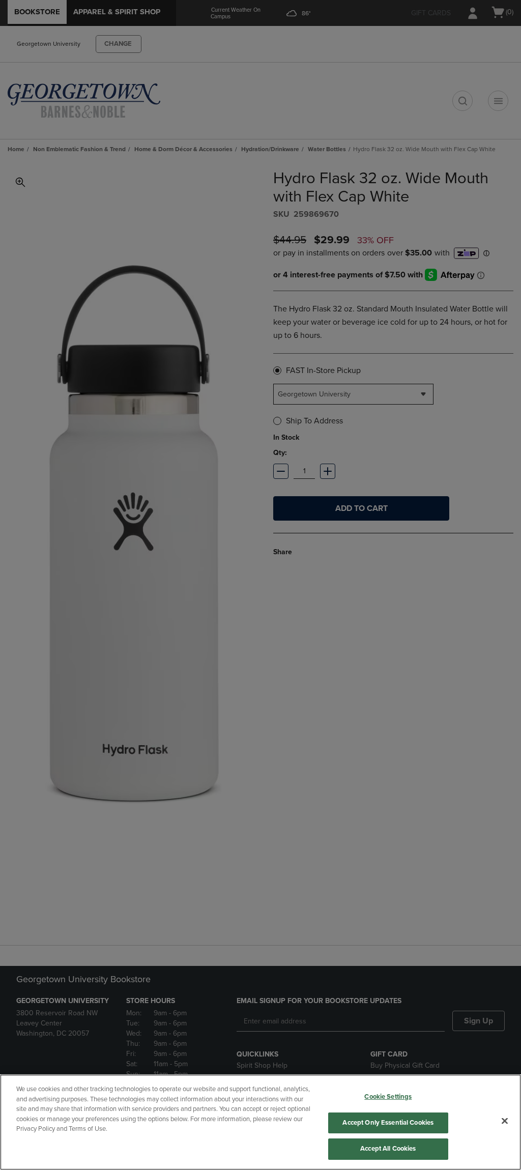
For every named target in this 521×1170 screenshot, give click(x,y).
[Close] (505, 1121)
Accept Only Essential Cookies (387, 1123)
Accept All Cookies (388, 1149)
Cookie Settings (388, 1097)
